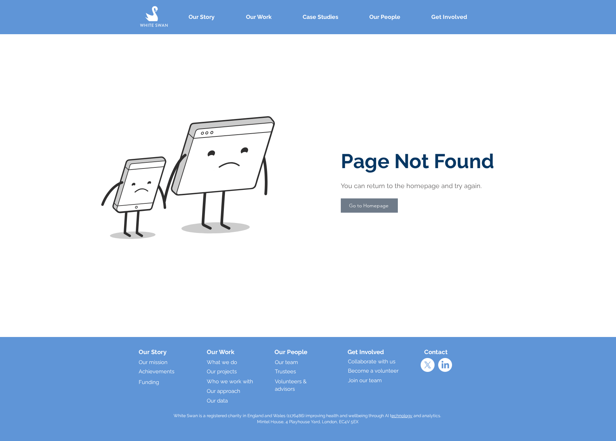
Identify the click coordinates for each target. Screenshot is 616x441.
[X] (428, 365)
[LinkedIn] (445, 365)
